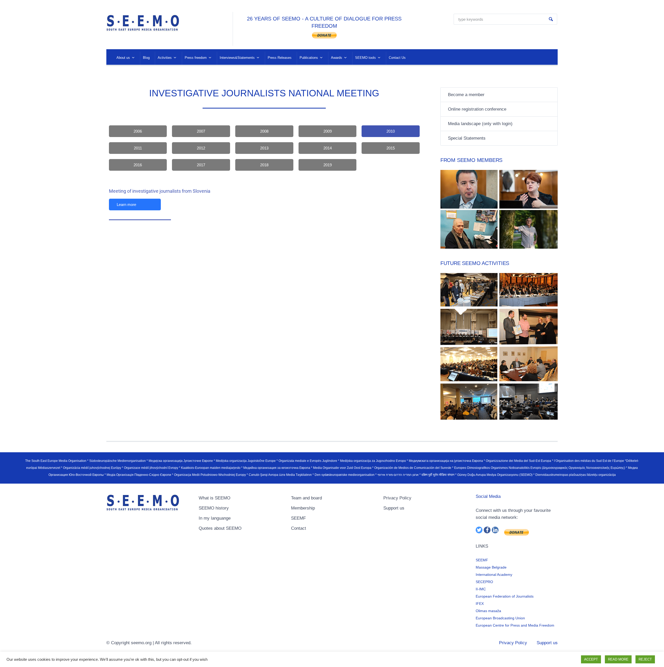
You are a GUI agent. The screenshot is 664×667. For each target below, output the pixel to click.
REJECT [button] (645, 659)
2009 (327, 131)
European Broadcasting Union (500, 618)
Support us (393, 508)
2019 (327, 165)
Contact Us (397, 58)
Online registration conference (477, 109)
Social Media (488, 496)
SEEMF (298, 518)
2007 (201, 131)
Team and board (306, 498)
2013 (264, 148)
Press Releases (280, 58)
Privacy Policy (397, 498)
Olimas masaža (488, 611)
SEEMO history (214, 508)
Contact (298, 528)
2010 (390, 131)
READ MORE (618, 659)
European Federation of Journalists (505, 596)
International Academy (494, 574)
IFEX (480, 603)
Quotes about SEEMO (220, 528)
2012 (201, 148)
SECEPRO (484, 582)
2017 (201, 165)
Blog (146, 58)
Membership (303, 508)
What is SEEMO (214, 498)
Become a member (466, 94)
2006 (138, 131)
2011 (138, 148)
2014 (327, 148)
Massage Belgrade (491, 567)
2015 (390, 148)
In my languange (215, 518)
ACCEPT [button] (591, 659)
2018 (264, 165)
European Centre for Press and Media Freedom (515, 625)
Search (551, 19)
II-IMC (481, 589)
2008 (264, 131)
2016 (138, 165)
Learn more (126, 204)
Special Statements (467, 138)
